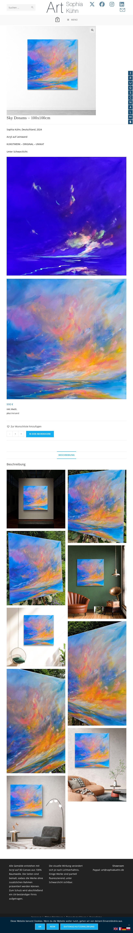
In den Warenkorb (40, 434)
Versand (15, 413)
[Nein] (129, 925)
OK (40, 926)
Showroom (118, 865)
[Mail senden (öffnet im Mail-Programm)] (122, 10)
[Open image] (36, 499)
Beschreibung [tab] (66, 455)
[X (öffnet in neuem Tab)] (92, 4)
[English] (116, 928)
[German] (124, 928)
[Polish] (128, 928)
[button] (92, 30)
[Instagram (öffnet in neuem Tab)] (111, 4)
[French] (120, 928)
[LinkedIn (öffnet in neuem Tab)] (121, 4)
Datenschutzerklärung (79, 926)
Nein (52, 926)
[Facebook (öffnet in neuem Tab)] (102, 4)
